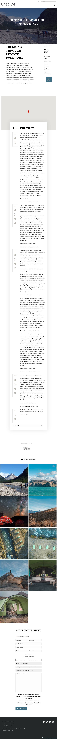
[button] (28, 111)
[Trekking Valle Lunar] (14, 575)
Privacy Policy (10, 730)
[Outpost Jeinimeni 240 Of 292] (14, 607)
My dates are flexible (29, 656)
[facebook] (44, 722)
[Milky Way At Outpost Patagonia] (14, 511)
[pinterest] (50, 722)
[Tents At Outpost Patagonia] (43, 543)
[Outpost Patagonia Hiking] (43, 511)
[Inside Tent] (43, 575)
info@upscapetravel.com (10, 725)
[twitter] (53, 722)
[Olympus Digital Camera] (14, 480)
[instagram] (47, 722)
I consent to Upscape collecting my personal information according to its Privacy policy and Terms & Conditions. (29, 702)
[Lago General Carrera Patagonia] (43, 480)
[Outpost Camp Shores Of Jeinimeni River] (14, 543)
